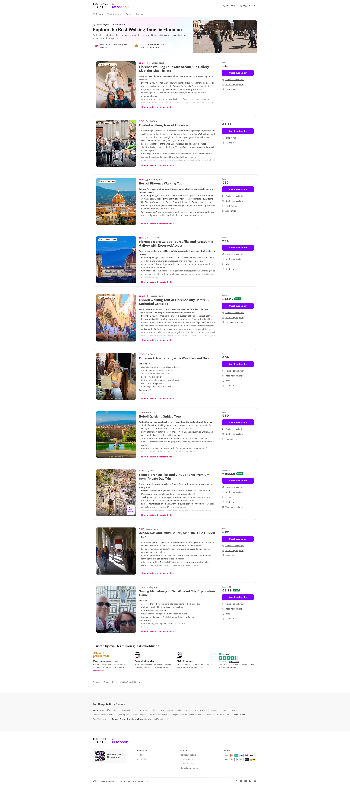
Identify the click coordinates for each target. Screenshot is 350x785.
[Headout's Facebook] (250, 781)
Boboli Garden (166, 710)
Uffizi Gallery (112, 710)
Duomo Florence (128, 710)
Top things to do (114, 13)
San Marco (215, 710)
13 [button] (147, 179)
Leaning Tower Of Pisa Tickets (131, 714)
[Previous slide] (99, 84)
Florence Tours (110, 682)
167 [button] (147, 62)
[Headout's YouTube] (245, 781)
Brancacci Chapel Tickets (217, 714)
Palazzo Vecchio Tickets (104, 714)
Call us (142, 754)
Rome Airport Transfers (155, 719)
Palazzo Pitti (182, 710)
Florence (96, 682)
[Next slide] (132, 84)
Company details (188, 754)
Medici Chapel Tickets (158, 714)
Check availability (238, 72)
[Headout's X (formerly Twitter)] (255, 781)
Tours (128, 13)
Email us (143, 759)
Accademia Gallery (148, 710)
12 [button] (147, 295)
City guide (140, 13)
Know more (98, 670)
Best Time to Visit (101, 719)
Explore (99, 13)
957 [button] (147, 237)
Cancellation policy (189, 768)
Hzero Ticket (229, 710)
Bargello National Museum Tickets (187, 714)
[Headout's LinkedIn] (236, 781)
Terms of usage (187, 763)
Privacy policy (186, 759)
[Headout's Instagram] (241, 781)
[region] (116, 84)
